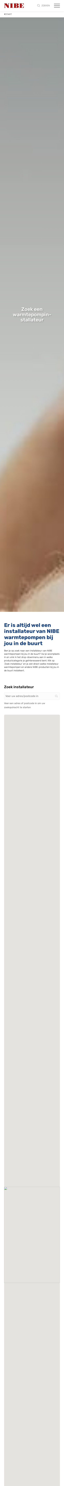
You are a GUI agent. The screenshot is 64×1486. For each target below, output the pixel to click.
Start (8, 14)
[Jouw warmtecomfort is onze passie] (14, 5)
